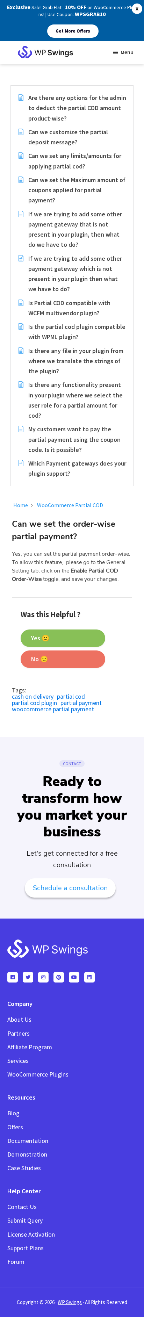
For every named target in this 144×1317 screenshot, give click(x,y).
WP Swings (70, 1302)
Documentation (27, 1141)
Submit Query (25, 1220)
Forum (15, 1262)
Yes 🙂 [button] (40, 638)
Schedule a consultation (70, 888)
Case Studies (24, 1168)
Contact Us (22, 1207)
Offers (15, 1127)
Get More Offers (73, 31)
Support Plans (25, 1248)
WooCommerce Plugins (38, 1074)
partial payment (81, 703)
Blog (13, 1113)
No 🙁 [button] (39, 659)
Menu (127, 52)
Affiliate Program (29, 1047)
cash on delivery (32, 696)
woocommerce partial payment (53, 709)
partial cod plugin (34, 703)
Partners (18, 1033)
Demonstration (27, 1154)
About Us (19, 1019)
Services (18, 1061)
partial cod (71, 696)
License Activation (31, 1234)
